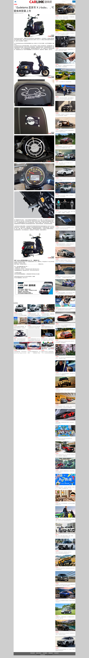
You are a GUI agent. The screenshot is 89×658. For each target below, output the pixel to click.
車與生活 (57, 307)
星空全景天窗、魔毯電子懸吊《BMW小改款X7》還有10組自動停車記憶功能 (47, 340)
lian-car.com (42, 654)
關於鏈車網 (32, 653)
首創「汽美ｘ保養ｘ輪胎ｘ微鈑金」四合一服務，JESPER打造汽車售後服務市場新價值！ (65, 536)
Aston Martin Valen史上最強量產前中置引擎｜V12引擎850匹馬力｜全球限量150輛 (65, 325)
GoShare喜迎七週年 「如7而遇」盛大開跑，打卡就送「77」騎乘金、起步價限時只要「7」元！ (65, 487)
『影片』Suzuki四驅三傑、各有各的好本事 (63, 81)
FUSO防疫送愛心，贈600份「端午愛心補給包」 (47, 314)
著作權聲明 (45, 653)
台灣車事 (15, 4)
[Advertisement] (34, 299)
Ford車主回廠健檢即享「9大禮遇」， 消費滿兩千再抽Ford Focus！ (34, 353)
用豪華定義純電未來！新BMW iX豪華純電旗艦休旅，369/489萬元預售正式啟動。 (47, 328)
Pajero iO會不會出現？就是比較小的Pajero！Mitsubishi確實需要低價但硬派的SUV (64, 552)
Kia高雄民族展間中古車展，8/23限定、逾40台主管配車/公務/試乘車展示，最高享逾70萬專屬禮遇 (65, 406)
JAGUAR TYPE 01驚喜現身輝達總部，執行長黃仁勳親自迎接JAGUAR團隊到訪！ (65, 374)
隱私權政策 (51, 653)
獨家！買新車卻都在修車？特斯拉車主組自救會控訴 (20, 339)
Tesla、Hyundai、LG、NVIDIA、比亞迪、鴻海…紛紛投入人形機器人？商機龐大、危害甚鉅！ (65, 212)
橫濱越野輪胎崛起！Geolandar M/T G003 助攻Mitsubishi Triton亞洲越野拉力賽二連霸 (64, 147)
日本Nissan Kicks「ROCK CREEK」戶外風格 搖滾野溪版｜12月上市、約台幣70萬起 (65, 17)
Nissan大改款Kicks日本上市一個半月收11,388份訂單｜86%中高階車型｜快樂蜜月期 (65, 455)
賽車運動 (57, 145)
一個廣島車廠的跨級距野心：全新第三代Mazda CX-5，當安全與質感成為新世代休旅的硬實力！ (65, 244)
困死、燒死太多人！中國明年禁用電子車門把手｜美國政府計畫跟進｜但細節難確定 (65, 66)
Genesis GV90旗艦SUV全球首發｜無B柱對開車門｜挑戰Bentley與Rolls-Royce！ (65, 131)
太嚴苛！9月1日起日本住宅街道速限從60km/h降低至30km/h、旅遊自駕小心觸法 (65, 358)
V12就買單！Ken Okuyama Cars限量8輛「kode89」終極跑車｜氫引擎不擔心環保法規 (65, 228)
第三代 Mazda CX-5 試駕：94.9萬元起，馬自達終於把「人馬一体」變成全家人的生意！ (65, 33)
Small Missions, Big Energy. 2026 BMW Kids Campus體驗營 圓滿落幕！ (64, 439)
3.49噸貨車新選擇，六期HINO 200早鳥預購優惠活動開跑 (34, 315)
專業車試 (57, 31)
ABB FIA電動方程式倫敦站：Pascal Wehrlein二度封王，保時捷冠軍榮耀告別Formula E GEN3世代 (65, 293)
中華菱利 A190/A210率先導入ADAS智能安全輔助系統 (34, 327)
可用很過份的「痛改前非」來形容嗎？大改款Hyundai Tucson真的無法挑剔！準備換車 (65, 115)
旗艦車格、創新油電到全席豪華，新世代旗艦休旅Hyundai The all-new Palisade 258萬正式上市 (65, 98)
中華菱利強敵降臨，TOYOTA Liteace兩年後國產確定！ (20, 315)
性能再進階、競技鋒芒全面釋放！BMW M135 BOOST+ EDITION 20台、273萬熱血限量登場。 (64, 260)
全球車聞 (57, 15)
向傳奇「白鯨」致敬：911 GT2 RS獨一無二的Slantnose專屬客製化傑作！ (64, 163)
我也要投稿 (56, 653)
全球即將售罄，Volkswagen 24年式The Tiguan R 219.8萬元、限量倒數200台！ (20, 353)
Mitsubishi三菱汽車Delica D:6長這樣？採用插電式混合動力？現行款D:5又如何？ (65, 633)
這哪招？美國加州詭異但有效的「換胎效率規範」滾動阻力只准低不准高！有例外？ (65, 50)
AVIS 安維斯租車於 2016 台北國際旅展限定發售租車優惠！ (34, 340)
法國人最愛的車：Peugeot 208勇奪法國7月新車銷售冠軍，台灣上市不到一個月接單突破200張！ (65, 520)
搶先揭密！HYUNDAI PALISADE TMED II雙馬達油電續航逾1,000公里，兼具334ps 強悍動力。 (65, 585)
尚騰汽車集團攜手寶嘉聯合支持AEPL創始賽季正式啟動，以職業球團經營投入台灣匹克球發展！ (65, 309)
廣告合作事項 (38, 653)
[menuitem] (16, 1)
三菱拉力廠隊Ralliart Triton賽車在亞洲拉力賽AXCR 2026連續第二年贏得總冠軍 (65, 342)
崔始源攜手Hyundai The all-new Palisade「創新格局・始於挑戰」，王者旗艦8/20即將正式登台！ (65, 277)
